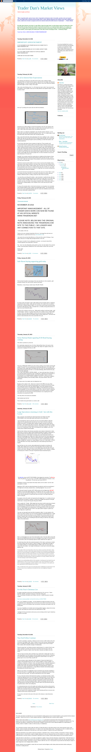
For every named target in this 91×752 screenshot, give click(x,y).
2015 (60, 172)
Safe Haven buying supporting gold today (31, 261)
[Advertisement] (36, 67)
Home (34, 703)
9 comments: (36, 193)
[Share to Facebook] (45, 59)
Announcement (22, 201)
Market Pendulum (63, 146)
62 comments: (36, 581)
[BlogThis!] (42, 59)
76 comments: (36, 318)
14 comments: (35, 253)
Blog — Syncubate (63, 141)
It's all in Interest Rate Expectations (29, 78)
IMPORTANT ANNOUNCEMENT (29, 42)
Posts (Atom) (39, 706)
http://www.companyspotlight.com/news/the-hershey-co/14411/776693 (31, 599)
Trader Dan (61, 82)
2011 (60, 179)
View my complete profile (63, 111)
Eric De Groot (62, 135)
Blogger (51, 749)
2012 (60, 178)
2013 (60, 176)
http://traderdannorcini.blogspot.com (36, 719)
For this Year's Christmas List (27, 589)
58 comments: (35, 619)
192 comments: (35, 403)
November (62, 164)
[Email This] (41, 59)
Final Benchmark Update (64, 147)
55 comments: (36, 698)
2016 (60, 162)
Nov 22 (62, 165)
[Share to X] (44, 59)
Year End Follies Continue (26, 638)
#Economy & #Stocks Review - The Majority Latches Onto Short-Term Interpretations (66, 137)
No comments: (35, 58)
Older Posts (51, 703)
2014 (60, 174)
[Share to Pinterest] (46, 59)
